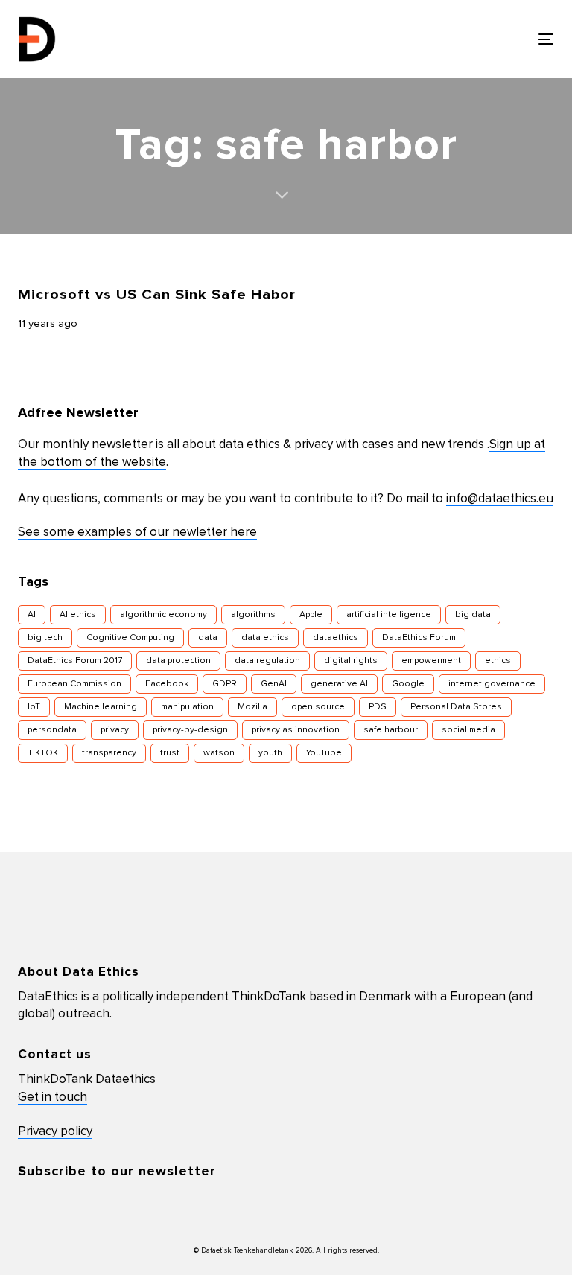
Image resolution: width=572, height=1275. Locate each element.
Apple (310, 614)
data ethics (265, 637)
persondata (52, 730)
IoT (34, 707)
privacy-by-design (190, 730)
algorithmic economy (163, 614)
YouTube (324, 753)
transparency (109, 753)
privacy (115, 730)
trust (169, 753)
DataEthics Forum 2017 (75, 660)
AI (32, 614)
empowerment (431, 660)
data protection (178, 660)
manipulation (187, 707)
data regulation (267, 660)
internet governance (492, 684)
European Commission (74, 684)
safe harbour (390, 730)
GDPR (224, 684)
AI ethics (78, 614)
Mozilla (252, 707)
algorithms (253, 614)
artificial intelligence (388, 614)
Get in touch (52, 1097)
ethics (498, 660)
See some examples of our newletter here (137, 532)
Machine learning (100, 707)
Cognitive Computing (130, 637)
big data (473, 614)
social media (468, 730)
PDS (378, 707)
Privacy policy (55, 1131)
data (207, 637)
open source (318, 707)
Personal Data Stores (456, 707)
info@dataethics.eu (499, 499)
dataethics (335, 637)
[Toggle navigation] (464, 39)
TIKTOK (43, 753)
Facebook (166, 684)
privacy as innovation (296, 730)
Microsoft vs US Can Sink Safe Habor (157, 295)
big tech (45, 637)
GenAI (274, 684)
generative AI (339, 684)
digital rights (351, 660)
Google (408, 684)
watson (219, 753)
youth (270, 753)
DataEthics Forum (419, 637)
